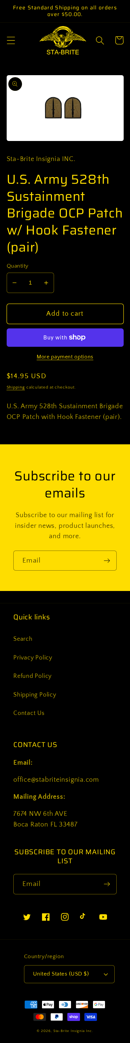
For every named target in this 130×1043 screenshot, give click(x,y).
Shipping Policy (34, 695)
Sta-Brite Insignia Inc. (73, 1031)
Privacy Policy (32, 657)
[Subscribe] (106, 561)
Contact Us (29, 713)
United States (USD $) (61, 974)
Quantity (18, 266)
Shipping (16, 387)
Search (23, 639)
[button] (10, 40)
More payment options (65, 357)
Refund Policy (32, 676)
